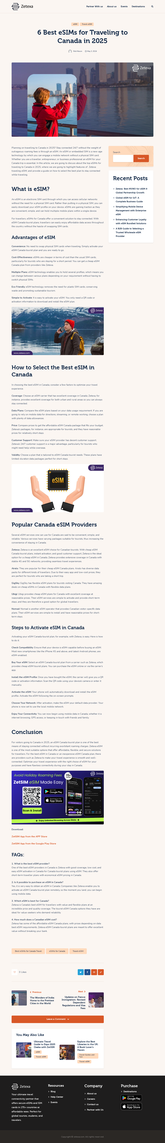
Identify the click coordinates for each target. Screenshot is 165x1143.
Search (116, 152)
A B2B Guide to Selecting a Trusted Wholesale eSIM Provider (130, 232)
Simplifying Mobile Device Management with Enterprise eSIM (131, 210)
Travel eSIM (78, 951)
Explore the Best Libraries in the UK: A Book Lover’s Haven (87, 1045)
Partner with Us (95, 1110)
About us (92, 1093)
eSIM (75, 24)
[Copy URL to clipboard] (101, 972)
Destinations (130, 1091)
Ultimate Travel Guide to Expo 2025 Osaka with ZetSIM (44, 1044)
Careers (91, 1099)
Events (54, 1102)
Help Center (57, 1097)
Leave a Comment (56, 1019)
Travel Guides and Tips (86, 1056)
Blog (53, 1091)
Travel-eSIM (87, 24)
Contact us (92, 1104)
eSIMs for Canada (57, 951)
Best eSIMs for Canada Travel (28, 951)
